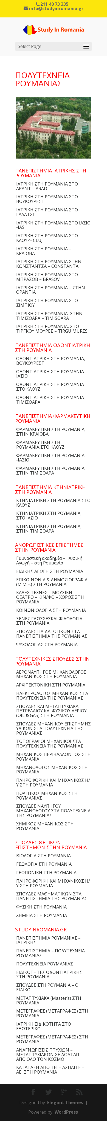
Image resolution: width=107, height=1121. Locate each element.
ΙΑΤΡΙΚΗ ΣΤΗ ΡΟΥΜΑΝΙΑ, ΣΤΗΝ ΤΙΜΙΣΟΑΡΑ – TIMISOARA (49, 316)
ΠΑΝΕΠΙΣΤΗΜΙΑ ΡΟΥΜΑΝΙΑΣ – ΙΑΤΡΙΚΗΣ (48, 940)
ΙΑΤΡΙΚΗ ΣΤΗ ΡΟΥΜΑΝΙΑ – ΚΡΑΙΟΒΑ (43, 251)
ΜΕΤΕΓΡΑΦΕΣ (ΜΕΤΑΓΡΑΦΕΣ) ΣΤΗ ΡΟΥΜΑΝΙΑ (52, 1013)
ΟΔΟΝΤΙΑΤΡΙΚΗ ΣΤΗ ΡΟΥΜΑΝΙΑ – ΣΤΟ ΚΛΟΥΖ (52, 386)
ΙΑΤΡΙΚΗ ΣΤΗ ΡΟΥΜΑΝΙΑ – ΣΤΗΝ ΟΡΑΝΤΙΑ (50, 290)
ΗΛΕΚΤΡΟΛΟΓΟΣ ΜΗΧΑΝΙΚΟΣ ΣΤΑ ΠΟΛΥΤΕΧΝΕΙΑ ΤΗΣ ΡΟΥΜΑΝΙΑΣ (52, 695)
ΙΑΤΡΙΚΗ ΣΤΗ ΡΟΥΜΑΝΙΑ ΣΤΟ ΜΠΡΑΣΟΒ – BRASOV (47, 277)
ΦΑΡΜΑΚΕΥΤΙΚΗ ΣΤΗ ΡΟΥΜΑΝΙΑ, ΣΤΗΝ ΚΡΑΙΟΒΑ (51, 431)
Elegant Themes (65, 1102)
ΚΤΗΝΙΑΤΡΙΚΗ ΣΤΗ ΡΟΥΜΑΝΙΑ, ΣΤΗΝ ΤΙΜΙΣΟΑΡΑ (48, 528)
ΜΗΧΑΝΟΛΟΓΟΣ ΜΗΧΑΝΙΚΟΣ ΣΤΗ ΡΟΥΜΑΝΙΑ (52, 769)
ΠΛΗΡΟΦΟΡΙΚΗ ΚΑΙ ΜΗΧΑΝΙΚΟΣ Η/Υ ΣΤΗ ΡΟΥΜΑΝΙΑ (53, 782)
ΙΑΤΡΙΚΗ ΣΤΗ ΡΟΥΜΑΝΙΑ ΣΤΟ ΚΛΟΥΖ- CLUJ (47, 238)
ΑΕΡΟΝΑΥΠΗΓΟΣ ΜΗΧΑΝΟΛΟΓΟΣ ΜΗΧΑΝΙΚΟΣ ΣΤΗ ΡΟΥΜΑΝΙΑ (51, 674)
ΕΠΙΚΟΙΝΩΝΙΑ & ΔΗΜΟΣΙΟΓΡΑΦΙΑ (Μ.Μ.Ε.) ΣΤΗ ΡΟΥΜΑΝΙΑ (52, 582)
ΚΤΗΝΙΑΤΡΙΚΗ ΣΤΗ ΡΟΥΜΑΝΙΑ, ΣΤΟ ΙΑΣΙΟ (48, 515)
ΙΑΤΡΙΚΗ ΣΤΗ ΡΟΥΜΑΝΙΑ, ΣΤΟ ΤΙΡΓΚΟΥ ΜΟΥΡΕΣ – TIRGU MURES (52, 328)
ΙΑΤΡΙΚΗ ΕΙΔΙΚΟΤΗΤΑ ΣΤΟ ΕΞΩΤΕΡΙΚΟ (43, 1026)
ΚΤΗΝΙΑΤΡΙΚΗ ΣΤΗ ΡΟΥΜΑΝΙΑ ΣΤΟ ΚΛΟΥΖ (53, 502)
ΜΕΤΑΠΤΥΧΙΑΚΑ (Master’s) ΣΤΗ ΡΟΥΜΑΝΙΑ (48, 1000)
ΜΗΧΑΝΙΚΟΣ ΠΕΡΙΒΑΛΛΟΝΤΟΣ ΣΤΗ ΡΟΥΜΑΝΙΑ (53, 756)
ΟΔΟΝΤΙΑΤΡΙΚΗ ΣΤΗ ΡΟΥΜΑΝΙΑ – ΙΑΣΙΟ (52, 374)
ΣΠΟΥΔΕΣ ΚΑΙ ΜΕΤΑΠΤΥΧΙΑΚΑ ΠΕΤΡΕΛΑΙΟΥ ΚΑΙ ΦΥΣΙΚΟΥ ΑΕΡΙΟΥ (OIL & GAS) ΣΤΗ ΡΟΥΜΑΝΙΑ (51, 711)
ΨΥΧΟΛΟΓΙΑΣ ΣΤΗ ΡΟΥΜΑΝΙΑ (47, 645)
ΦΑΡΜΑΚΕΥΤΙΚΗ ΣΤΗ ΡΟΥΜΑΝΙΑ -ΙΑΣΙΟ (50, 457)
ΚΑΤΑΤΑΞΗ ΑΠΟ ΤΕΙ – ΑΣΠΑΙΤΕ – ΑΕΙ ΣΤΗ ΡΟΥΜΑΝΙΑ (50, 1069)
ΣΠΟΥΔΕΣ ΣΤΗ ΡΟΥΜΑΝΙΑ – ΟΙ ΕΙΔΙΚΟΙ (48, 987)
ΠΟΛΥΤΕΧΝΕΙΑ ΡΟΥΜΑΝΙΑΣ (44, 964)
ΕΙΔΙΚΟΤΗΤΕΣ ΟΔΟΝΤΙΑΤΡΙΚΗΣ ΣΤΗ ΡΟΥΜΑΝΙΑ (49, 974)
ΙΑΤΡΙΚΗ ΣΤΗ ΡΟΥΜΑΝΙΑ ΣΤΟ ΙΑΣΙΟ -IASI (53, 225)
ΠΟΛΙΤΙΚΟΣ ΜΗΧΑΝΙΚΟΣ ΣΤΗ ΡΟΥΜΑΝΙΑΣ (47, 795)
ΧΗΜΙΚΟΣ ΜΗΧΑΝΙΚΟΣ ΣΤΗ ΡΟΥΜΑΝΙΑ (45, 826)
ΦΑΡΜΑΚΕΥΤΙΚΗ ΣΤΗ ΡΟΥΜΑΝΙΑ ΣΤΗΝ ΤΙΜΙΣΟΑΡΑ (50, 470)
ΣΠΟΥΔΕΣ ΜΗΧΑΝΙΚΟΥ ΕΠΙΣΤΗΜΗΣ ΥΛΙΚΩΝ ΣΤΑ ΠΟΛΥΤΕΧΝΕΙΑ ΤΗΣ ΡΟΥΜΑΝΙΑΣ (53, 728)
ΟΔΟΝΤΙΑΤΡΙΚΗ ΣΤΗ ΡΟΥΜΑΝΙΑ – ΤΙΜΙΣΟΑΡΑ (52, 399)
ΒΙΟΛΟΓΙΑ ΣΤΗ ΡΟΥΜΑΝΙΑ (43, 856)
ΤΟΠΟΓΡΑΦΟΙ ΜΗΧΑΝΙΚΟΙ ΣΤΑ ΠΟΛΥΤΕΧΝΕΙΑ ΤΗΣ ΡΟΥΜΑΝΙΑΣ (49, 743)
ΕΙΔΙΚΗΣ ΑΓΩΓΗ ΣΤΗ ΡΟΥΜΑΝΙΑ (49, 571)
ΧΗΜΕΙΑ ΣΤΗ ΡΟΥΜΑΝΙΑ (41, 915)
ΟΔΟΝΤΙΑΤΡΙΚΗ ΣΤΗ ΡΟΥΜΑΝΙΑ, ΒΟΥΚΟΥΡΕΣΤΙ (50, 361)
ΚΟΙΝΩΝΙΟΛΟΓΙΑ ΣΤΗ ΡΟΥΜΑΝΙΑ (51, 610)
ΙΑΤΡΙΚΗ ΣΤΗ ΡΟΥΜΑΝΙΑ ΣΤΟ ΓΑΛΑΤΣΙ (47, 212)
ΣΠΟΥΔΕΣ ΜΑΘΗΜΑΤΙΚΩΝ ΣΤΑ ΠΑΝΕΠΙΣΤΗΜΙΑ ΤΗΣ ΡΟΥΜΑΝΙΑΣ (51, 896)
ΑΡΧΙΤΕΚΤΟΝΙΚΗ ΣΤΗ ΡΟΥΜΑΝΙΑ (50, 685)
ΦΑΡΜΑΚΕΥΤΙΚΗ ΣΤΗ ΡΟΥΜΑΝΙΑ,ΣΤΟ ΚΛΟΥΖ (40, 444)
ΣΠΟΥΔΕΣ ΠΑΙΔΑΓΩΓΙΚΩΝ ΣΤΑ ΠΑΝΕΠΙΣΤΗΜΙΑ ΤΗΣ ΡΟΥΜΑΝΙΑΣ (51, 633)
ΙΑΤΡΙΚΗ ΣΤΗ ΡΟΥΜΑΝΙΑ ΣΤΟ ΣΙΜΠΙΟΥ (47, 302)
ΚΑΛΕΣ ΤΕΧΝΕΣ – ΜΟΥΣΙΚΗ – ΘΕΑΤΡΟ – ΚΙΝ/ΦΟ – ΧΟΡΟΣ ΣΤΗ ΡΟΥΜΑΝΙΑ (50, 597)
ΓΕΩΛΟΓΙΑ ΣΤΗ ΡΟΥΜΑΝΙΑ (44, 864)
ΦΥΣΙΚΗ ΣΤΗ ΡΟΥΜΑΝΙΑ (41, 907)
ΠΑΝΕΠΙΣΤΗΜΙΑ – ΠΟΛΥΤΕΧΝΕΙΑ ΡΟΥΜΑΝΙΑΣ (50, 953)
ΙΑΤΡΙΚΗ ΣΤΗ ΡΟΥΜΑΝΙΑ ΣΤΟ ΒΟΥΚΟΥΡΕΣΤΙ (47, 199)
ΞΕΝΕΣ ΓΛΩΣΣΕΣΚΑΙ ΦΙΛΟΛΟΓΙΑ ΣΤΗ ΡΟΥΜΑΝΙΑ (49, 621)
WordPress (66, 1112)
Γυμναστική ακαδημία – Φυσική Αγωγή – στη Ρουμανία (49, 560)
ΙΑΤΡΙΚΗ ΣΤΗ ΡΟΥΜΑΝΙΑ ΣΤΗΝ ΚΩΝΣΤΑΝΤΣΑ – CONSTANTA (48, 264)
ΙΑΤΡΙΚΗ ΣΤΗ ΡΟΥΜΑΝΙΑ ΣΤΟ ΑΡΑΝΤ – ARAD (47, 186)
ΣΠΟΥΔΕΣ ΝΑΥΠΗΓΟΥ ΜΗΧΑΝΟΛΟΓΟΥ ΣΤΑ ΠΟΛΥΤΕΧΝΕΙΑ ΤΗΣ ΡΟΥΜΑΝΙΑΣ (53, 810)
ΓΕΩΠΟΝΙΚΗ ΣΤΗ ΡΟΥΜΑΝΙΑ (46, 873)
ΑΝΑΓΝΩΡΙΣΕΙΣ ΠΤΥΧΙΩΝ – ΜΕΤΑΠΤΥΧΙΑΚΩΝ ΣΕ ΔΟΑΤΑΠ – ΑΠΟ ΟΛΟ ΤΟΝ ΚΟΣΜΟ (49, 1054)
